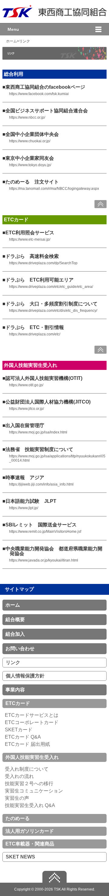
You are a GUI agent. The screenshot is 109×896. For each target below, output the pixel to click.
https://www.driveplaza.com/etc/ (34, 334)
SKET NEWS (20, 856)
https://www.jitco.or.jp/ (26, 409)
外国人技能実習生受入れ (32, 757)
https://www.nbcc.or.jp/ (27, 117)
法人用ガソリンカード (29, 831)
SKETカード (18, 729)
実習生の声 (17, 798)
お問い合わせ (20, 648)
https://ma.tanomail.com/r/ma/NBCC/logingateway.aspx (54, 188)
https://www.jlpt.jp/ (23, 508)
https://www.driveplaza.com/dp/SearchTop (43, 263)
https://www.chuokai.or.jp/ (29, 141)
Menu (13, 29)
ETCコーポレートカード (31, 722)
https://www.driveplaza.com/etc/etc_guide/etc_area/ (51, 287)
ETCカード (17, 703)
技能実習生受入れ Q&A (30, 805)
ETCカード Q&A (23, 737)
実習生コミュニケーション (34, 790)
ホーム (11, 41)
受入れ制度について (26, 769)
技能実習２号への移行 (29, 783)
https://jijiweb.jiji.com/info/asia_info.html (41, 484)
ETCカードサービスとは (31, 715)
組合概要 (15, 619)
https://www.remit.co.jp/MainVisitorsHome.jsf (45, 531)
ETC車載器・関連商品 (29, 843)
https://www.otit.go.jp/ (26, 385)
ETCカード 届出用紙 (27, 744)
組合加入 (15, 634)
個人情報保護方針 (25, 675)
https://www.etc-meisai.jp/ (29, 239)
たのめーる (17, 818)
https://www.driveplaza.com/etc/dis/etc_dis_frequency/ (53, 310)
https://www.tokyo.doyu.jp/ (30, 165)
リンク (13, 662)
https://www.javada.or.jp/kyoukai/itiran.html (43, 560)
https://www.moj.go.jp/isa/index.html (38, 432)
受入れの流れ (19, 776)
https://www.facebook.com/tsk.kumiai (39, 94)
